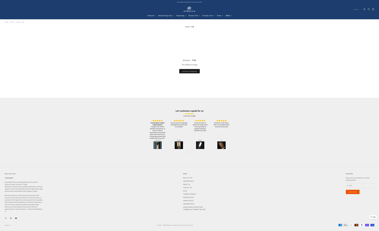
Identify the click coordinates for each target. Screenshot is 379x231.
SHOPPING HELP (188, 181)
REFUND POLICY (188, 197)
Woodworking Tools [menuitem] (165, 15)
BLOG (185, 191)
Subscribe (353, 192)
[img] (189, 114)
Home (6, 22)
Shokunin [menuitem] (150, 15)
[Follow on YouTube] (16, 218)
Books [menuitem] (219, 15)
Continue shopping (189, 71)
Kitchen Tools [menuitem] (193, 15)
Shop (12, 22)
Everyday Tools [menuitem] (207, 15)
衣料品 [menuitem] (228, 15)
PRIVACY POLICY (188, 201)
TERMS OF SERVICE (189, 194)
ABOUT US (186, 184)
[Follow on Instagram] (11, 218)
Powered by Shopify (186, 225)
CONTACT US (187, 188)
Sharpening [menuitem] (180, 15)
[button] (188, 152)
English (355, 9)
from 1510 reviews (189, 116)
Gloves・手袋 (20, 22)
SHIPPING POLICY (188, 204)
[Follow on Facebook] (6, 218)
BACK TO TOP (187, 178)
